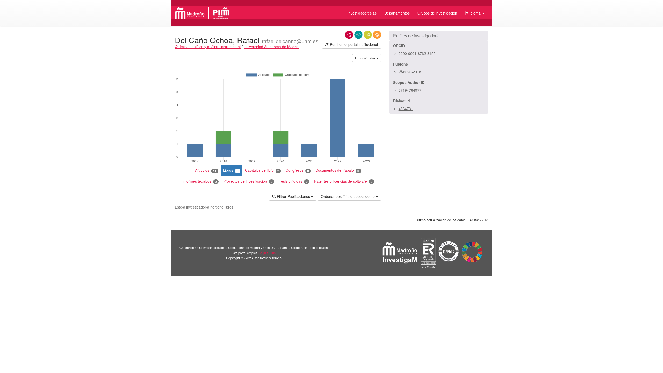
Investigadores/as (362, 13)
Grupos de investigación (437, 13)
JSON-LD (358, 35)
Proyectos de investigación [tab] (247, 181)
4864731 (406, 108)
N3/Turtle (368, 35)
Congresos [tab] (297, 170)
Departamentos (397, 13)
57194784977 (410, 90)
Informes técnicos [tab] (199, 181)
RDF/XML (349, 35)
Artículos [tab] (206, 170)
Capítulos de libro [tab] (262, 170)
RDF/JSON (377, 35)
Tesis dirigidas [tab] (293, 181)
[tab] (438, 36)
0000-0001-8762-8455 (417, 53)
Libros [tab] (231, 170)
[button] (474, 12)
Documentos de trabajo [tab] (337, 170)
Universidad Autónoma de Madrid (271, 46)
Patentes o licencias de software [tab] (343, 181)
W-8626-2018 (410, 71)
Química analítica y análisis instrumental (208, 46)
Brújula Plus (267, 252)
